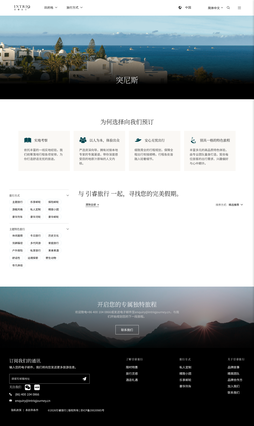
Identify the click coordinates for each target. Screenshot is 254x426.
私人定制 (35, 209)
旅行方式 (72, 8)
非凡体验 (17, 265)
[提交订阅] (84, 379)
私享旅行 (35, 250)
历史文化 (53, 235)
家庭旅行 (53, 243)
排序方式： (222, 204)
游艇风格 (17, 209)
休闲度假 (17, 235)
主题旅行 (17, 202)
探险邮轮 (53, 202)
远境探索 (33, 258)
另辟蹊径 (17, 243)
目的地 (48, 8)
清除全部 (91, 204)
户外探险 (17, 250)
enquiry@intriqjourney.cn (152, 312)
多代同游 (35, 243)
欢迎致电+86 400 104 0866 (93, 312)
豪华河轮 (35, 217)
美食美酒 (53, 250)
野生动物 (51, 258)
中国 (188, 8)
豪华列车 (17, 217)
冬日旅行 (35, 235)
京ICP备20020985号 (92, 410)
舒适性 (16, 258)
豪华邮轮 (53, 217)
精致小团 (53, 209)
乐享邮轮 (35, 202)
